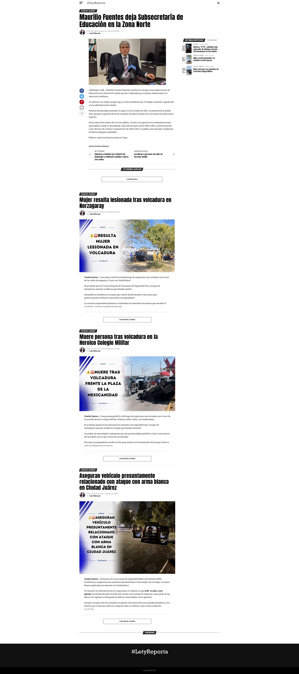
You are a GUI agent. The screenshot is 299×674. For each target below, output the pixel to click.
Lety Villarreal (94, 33)
